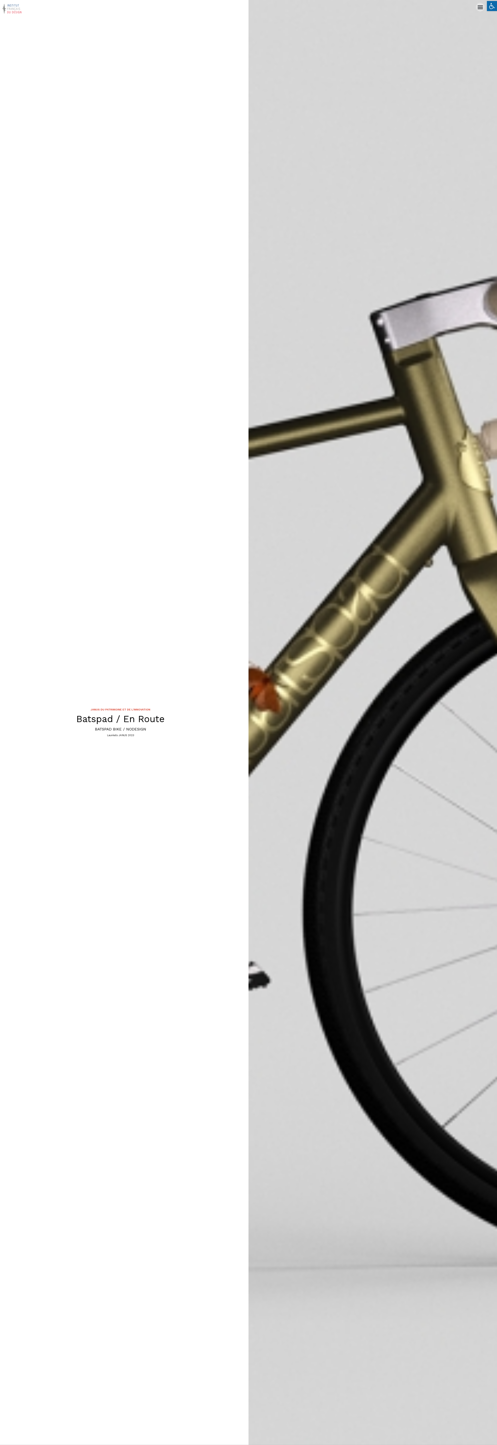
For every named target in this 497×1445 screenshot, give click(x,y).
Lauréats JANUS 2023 (120, 735)
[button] (492, 6)
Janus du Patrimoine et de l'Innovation (120, 709)
